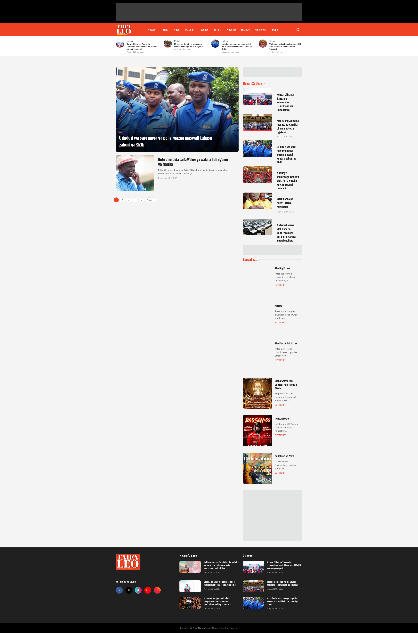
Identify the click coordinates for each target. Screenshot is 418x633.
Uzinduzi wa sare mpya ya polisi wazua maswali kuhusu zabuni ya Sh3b (282, 601)
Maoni (177, 29)
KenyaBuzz (250, 259)
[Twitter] (129, 590)
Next (151, 199)
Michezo (245, 29)
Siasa (166, 29)
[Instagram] (157, 590)
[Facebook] (119, 590)
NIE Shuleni (260, 29)
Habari (151, 29)
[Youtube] (147, 590)
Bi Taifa (218, 29)
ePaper (275, 29)
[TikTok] (138, 590)
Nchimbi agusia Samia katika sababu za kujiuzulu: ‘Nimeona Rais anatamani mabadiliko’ (221, 565)
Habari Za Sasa (252, 83)
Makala (189, 29)
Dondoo (205, 29)
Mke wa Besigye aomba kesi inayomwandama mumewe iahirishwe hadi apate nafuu (217, 601)
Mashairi (231, 29)
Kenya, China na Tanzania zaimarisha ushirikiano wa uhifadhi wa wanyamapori (284, 565)
